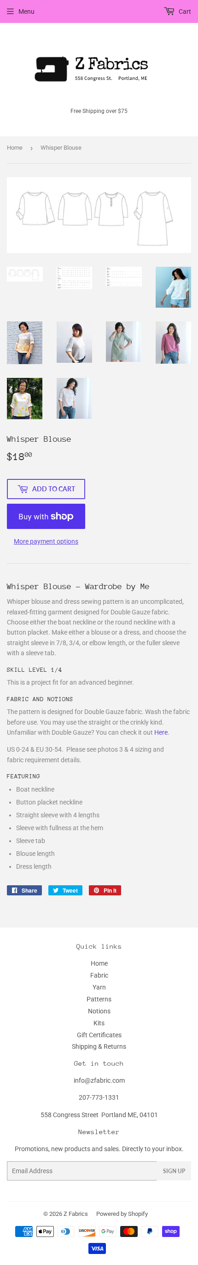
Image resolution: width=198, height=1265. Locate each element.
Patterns (99, 999)
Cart (184, 11)
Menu (26, 11)
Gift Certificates (99, 1035)
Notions (99, 1011)
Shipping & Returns (99, 1046)
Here (161, 732)
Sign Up (174, 1171)
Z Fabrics (76, 1213)
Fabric (99, 975)
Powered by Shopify (122, 1213)
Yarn (99, 987)
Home (15, 147)
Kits (99, 1023)
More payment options (46, 541)
